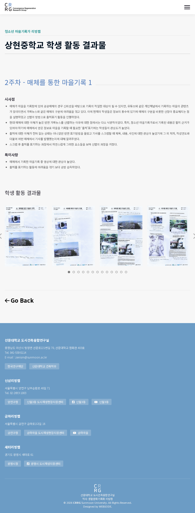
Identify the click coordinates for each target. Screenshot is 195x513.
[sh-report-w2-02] (73, 236)
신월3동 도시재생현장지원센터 (45, 402)
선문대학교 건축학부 (44, 366)
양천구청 (13, 402)
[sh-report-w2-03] (121, 236)
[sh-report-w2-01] (26, 236)
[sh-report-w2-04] (168, 236)
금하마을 (83, 433)
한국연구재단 (15, 366)
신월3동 (81, 402)
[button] (69, 272)
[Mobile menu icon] (187, 7)
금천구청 (13, 433)
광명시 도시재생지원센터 (45, 463)
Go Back (22, 300)
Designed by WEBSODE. (97, 506)
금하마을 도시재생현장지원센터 (45, 433)
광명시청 (13, 463)
